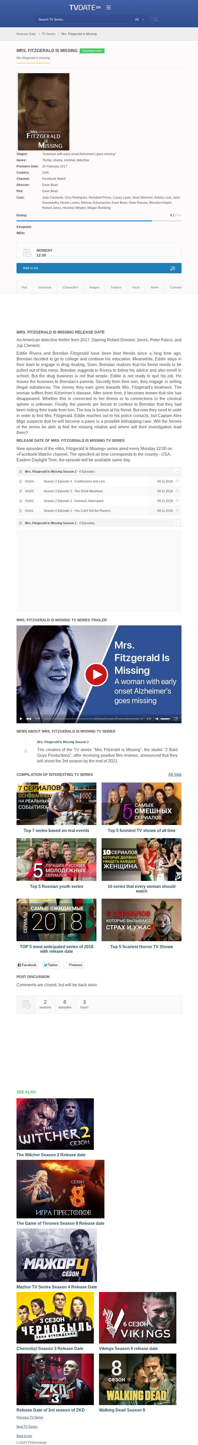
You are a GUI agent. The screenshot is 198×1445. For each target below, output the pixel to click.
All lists (175, 774)
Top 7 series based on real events (56, 830)
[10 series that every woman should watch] (142, 880)
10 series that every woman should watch (142, 888)
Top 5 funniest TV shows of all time (142, 830)
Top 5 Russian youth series (56, 886)
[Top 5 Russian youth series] (56, 880)
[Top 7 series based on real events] (56, 824)
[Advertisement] (76, 309)
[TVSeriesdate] (82, 7)
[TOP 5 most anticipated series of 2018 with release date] (56, 940)
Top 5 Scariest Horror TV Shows (141, 947)
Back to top (24, 1436)
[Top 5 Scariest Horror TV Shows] (142, 940)
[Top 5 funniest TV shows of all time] (142, 824)
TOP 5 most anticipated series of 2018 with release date (56, 949)
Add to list (30, 268)
